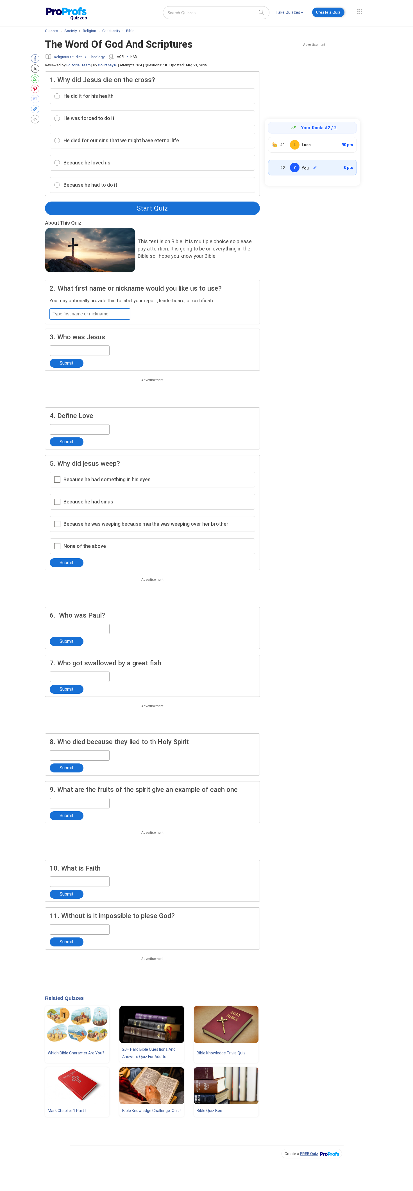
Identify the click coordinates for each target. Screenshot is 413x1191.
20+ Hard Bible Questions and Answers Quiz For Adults (149, 1053)
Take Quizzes (288, 12)
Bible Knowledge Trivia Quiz (221, 1053)
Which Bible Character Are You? (76, 1053)
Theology (97, 57)
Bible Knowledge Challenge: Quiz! (151, 1110)
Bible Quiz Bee (209, 1110)
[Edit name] (315, 167)
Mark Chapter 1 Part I (67, 1110)
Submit (67, 363)
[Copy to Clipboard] (36, 109)
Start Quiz (152, 208)
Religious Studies (68, 57)
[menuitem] (289, 13)
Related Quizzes (64, 998)
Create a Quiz (328, 12)
